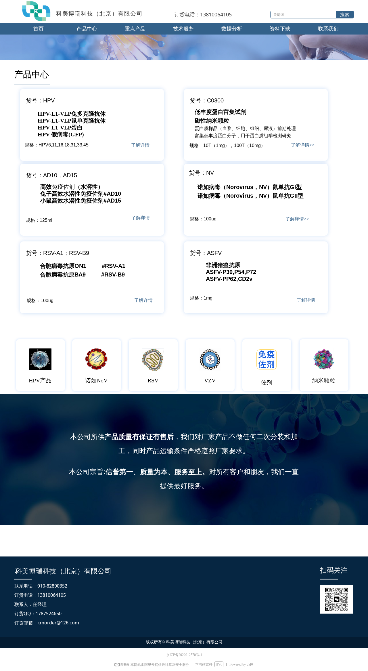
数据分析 (231, 29)
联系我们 (328, 29)
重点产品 (135, 29)
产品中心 (86, 29)
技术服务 (183, 29)
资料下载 (280, 29)
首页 (38, 29)
